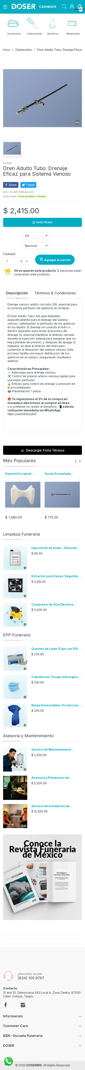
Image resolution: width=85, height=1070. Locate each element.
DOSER (7, 163)
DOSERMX (34, 1065)
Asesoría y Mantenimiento (28, 735)
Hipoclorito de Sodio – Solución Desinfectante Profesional (54, 548)
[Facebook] (5, 1005)
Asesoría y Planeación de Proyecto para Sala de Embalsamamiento (50, 778)
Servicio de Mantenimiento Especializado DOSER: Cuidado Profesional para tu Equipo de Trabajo (54, 750)
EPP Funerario (17, 634)
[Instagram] (22, 1005)
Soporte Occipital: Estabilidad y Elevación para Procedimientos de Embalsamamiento (22, 474)
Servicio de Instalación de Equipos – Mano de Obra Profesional (50, 806)
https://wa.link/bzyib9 (21, 414)
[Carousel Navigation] (78, 461)
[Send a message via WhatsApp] (8, 1061)
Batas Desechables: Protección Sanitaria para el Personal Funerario (55, 705)
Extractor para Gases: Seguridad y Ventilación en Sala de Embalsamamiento (55, 576)
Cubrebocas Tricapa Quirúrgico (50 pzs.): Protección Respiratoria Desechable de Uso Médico (56, 677)
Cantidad (9, 254)
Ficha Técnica (44, 222)
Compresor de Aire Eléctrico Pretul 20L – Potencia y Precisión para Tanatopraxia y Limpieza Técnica (55, 605)
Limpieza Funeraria (21, 534)
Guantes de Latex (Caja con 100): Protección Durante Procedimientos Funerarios (55, 649)
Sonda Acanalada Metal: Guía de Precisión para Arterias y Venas (62, 474)
